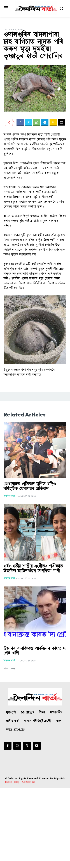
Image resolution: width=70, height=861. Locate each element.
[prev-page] (6, 669)
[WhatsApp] (36, 122)
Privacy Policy (11, 781)
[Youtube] (37, 745)
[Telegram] (44, 122)
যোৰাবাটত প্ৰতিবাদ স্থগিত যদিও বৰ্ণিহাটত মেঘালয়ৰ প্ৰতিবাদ (30, 486)
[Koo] (53, 122)
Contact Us (28, 781)
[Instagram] (17, 745)
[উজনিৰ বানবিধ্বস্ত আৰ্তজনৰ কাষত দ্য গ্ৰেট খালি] (35, 614)
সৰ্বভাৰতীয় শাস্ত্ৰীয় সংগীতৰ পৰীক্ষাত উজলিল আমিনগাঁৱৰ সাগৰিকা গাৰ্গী (33, 568)
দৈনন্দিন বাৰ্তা (9, 496)
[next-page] (13, 669)
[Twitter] (28, 122)
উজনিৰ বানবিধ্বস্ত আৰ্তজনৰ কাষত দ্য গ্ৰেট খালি (35, 651)
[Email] (61, 122)
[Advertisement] (35, 824)
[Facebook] (20, 122)
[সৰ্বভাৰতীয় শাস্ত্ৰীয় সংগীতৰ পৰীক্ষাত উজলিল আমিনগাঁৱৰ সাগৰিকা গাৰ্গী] (35, 532)
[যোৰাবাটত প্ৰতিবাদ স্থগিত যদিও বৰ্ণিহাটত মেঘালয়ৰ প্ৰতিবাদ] (35, 450)
